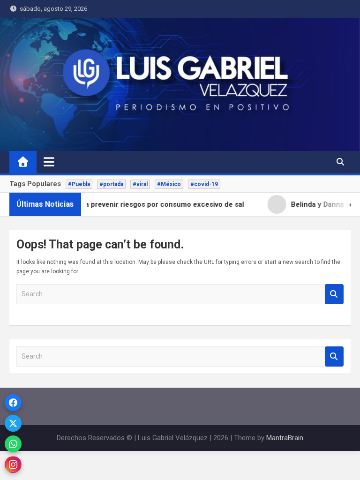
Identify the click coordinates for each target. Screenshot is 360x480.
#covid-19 (204, 184)
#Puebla (79, 184)
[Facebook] (13, 402)
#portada (111, 184)
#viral (140, 184)
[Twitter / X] (13, 423)
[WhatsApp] (13, 443)
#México (169, 184)
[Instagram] (13, 464)
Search (334, 294)
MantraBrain (284, 438)
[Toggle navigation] (49, 161)
